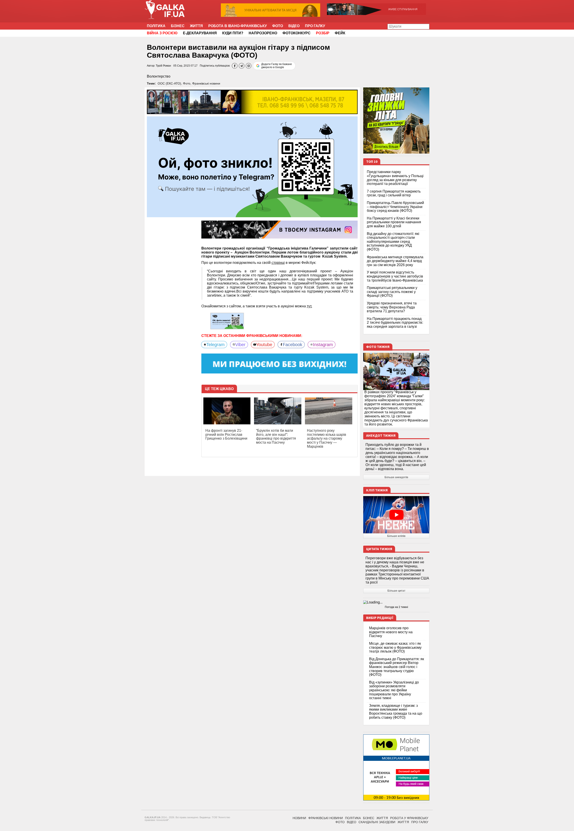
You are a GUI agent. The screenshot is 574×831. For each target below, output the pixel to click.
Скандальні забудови (377, 822)
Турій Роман (163, 65)
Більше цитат (396, 590)
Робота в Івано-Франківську (237, 26)
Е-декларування (200, 33)
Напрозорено (263, 33)
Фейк (340, 33)
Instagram (323, 344)
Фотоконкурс (297, 33)
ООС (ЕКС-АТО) (169, 83)
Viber (240, 344)
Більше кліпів (396, 536)
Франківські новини (206, 83)
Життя (196, 26)
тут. (309, 306)
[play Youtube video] (396, 514)
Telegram (215, 344)
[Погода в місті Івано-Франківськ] (396, 602)
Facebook (292, 344)
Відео (294, 26)
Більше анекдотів (396, 477)
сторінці (278, 263)
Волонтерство (158, 76)
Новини (299, 818)
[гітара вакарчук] (227, 321)
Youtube (264, 344)
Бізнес (178, 26)
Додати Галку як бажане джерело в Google (276, 66)
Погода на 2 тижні (396, 607)
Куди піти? (232, 33)
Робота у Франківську (409, 818)
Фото (277, 26)
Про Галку (315, 26)
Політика (156, 26)
